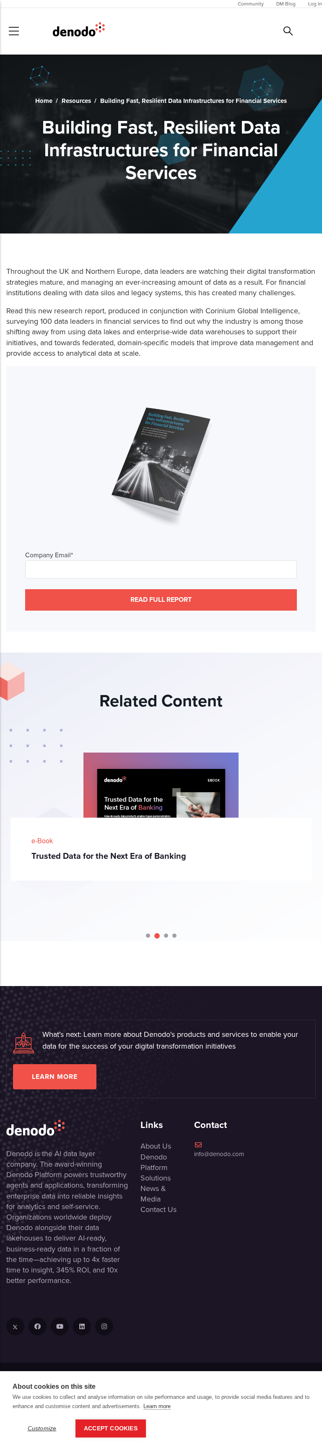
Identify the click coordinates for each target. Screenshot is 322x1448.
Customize (42, 1428)
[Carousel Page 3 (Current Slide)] (165, 936)
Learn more (55, 1076)
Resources (76, 100)
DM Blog (286, 4)
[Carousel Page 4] (174, 936)
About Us (155, 1146)
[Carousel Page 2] (156, 936)
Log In (315, 4)
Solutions (155, 1178)
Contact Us (158, 1209)
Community (251, 4)
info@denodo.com (219, 1154)
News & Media (153, 1193)
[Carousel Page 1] (148, 936)
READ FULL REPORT (161, 599)
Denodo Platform (154, 1162)
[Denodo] (78, 31)
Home (43, 100)
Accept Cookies (111, 1428)
